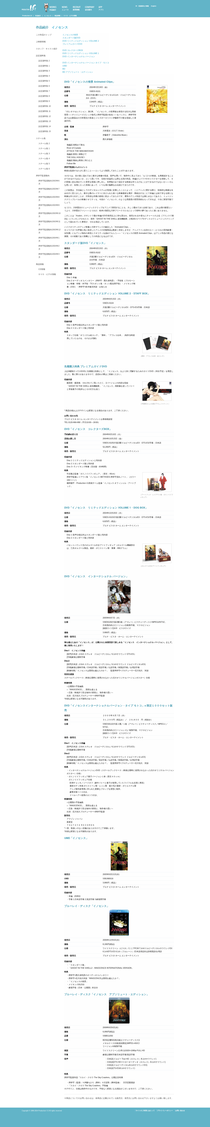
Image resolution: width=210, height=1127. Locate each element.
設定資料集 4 (44, 76)
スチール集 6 (44, 169)
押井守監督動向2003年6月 (48, 182)
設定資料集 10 (44, 106)
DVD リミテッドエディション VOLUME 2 (80, 41)
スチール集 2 (44, 143)
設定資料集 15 (44, 131)
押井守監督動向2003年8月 (48, 198)
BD (63, 69)
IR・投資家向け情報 (142, 6)
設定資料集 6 (44, 86)
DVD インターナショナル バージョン (78, 56)
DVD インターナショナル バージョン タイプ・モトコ (85, 63)
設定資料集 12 (44, 116)
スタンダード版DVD (71, 38)
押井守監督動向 (43, 176)
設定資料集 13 (44, 121)
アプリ (101, 10)
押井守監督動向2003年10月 (49, 214)
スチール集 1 (44, 148)
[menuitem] (51, 7)
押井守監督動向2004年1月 (48, 239)
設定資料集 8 (44, 96)
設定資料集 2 (44, 61)
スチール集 (41, 138)
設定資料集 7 (44, 91)
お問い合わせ (180, 1110)
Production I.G (27, 16)
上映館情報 (41, 42)
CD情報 (41, 269)
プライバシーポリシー (165, 1110)
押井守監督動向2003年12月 (49, 231)
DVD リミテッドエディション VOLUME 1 (80, 53)
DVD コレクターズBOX (72, 50)
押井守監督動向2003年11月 (49, 223)
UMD (64, 66)
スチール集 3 (44, 154)
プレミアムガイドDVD (72, 44)
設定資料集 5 (44, 81)
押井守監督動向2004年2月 (48, 247)
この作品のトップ (44, 35)
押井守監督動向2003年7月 (48, 190)
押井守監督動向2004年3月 (48, 255)
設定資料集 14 (44, 126)
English (153, 6)
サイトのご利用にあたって (145, 1110)
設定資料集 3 (44, 71)
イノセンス (47, 16)
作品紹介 (52, 10)
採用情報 (76, 10)
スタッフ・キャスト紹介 (46, 49)
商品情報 (57, 16)
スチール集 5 (44, 164)
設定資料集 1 (44, 66)
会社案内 (88, 10)
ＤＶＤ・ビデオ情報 (70, 16)
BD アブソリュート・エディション (77, 72)
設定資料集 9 (44, 101)
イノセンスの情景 (70, 35)
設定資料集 (41, 56)
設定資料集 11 (44, 111)
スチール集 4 (44, 158)
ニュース (65, 10)
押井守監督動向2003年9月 (48, 206)
